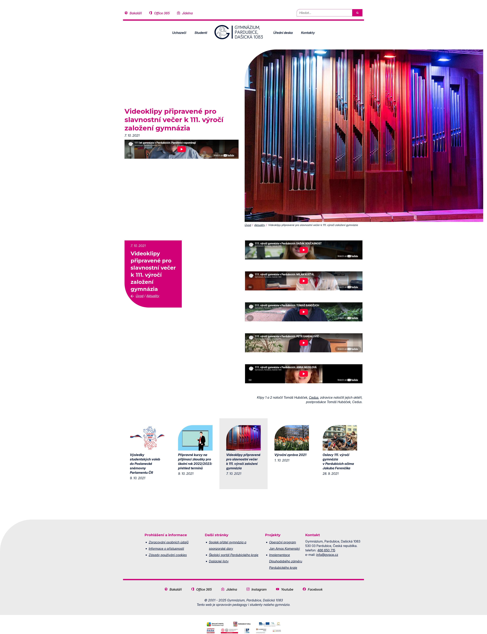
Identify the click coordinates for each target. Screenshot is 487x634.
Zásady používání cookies (168, 555)
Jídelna (187, 13)
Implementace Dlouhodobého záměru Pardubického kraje (285, 561)
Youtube (287, 589)
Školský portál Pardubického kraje (233, 555)
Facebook (315, 589)
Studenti (201, 33)
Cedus (313, 397)
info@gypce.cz (327, 555)
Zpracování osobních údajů (168, 542)
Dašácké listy (219, 561)
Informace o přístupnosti (166, 549)
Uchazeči (179, 33)
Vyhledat (357, 12)
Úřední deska (283, 33)
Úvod (248, 225)
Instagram (259, 589)
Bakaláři (136, 13)
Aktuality (259, 225)
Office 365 (162, 13)
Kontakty (308, 33)
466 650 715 (326, 550)
